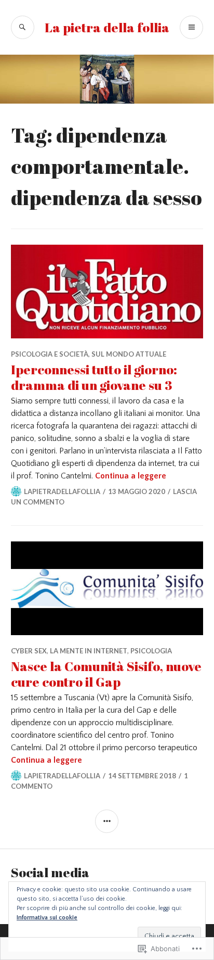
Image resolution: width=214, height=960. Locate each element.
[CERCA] (22, 27)
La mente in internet (88, 651)
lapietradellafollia (62, 491)
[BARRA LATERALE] (106, 821)
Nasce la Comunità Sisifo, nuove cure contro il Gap (106, 674)
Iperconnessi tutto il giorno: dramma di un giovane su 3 (94, 377)
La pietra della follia (107, 27)
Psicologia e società (49, 354)
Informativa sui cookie (47, 917)
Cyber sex (29, 651)
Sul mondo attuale (128, 354)
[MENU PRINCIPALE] (191, 27)
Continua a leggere (130, 476)
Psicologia (151, 651)
